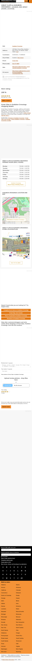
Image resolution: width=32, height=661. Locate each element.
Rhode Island (4, 638)
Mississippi (4, 616)
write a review (27, 113)
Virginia (18, 646)
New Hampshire (20, 622)
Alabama (3, 584)
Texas (2, 643)
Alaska (17, 584)
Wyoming (18, 651)
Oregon (18, 633)
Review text (6, 363)
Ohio (17, 630)
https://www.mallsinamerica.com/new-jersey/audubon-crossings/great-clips (21, 72)
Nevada (3, 622)
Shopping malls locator (7, 560)
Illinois (17, 600)
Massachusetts (20, 611)
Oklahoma (3, 633)
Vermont (3, 646)
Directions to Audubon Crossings (16, 318)
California (3, 590)
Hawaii (17, 598)
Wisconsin (3, 651)
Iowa (17, 603)
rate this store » (5, 115)
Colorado (18, 590)
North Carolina (19, 627)
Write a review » (6, 100)
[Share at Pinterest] (18, 84)
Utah (17, 643)
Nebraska (18, 619)
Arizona (3, 587)
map (17, 51)
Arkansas (18, 587)
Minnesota (18, 614)
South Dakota (4, 641)
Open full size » (16, 262)
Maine (17, 608)
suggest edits (19, 78)
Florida (17, 595)
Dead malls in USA (6, 562)
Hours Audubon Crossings (18, 119)
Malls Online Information (8, 659)
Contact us (3, 655)
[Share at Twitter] (16, 84)
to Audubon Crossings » (16, 219)
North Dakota (4, 630)
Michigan (3, 614)
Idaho (2, 600)
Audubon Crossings (17, 46)
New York (3, 627)
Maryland (3, 611)
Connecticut (4, 592)
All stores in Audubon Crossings (16, 118)
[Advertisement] (16, 27)
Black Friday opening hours (8, 558)
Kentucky (18, 606)
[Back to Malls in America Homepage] (8, 1)
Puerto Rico (19, 635)
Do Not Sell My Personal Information (13, 656)
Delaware (18, 592)
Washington (4, 649)
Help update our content (14, 655)
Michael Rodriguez (20, 76)
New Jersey (4, 625)
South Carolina (19, 638)
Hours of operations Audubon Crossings (16, 315)
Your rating (4, 389)
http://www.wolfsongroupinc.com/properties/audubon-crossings (21, 67)
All (22, 578)
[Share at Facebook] (14, 84)
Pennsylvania (4, 635)
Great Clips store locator (16, 313)
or (16, 380)
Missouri (18, 616)
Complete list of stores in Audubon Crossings (16, 310)
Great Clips (15, 60)
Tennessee (19, 641)
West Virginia (19, 649)
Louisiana (3, 608)
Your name (6, 369)
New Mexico (19, 625)
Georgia (3, 598)
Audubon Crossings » (16, 183)
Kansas (3, 606)
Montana (3, 619)
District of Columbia (6, 595)
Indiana (3, 603)
